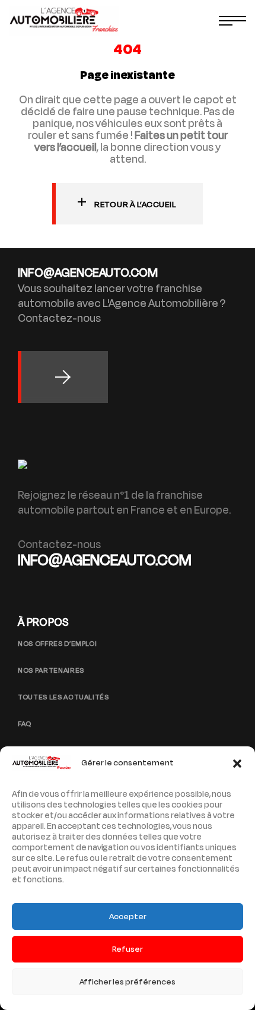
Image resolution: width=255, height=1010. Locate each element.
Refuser (127, 949)
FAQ (24, 723)
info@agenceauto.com (105, 560)
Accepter (127, 916)
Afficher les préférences (127, 981)
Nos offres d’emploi (57, 643)
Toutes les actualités (63, 697)
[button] (237, 764)
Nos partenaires (51, 670)
